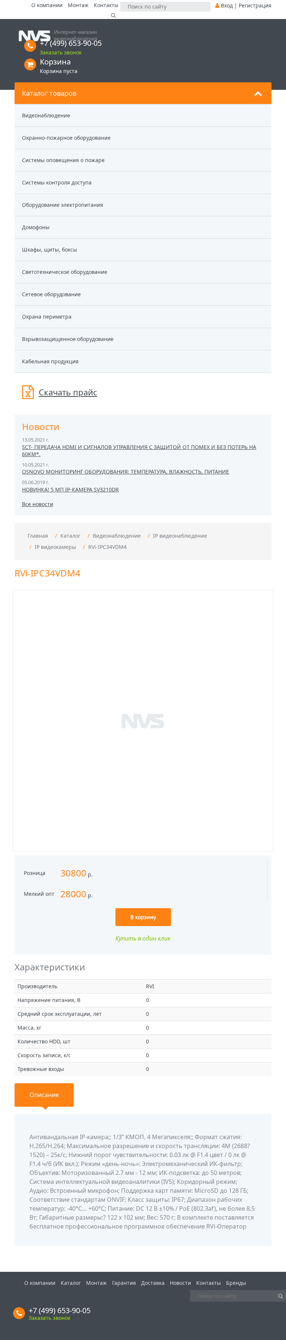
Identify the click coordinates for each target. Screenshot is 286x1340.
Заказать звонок (61, 52)
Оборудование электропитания (62, 204)
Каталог (70, 535)
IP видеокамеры (55, 546)
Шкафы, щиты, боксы (49, 249)
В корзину (143, 916)
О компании (47, 5)
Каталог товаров (49, 93)
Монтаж (78, 5)
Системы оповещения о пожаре (63, 160)
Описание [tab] (44, 1095)
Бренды (236, 1282)
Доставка (153, 1282)
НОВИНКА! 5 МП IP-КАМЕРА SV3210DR (70, 489)
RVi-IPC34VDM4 (107, 546)
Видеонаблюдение (46, 115)
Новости (180, 1282)
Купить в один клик (143, 938)
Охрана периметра (47, 316)
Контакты (106, 5)
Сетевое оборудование (51, 294)
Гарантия (124, 1282)
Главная (38, 535)
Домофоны (36, 227)
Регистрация (255, 5)
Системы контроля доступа (57, 182)
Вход (227, 5)
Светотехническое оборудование (64, 271)
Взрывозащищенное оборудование (68, 338)
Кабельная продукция (50, 361)
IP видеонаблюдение (180, 535)
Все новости (37, 504)
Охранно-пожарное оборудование (66, 137)
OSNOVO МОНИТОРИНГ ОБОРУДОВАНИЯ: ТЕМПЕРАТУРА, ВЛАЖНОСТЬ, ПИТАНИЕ (125, 471)
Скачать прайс (68, 392)
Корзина (55, 62)
